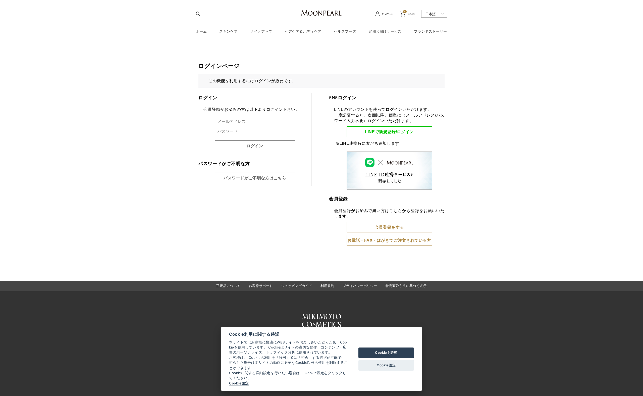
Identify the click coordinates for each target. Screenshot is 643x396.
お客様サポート (261, 286)
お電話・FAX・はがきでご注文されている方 (389, 240)
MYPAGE (387, 14)
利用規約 (327, 286)
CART (409, 13)
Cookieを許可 (386, 353)
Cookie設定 (239, 383)
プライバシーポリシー (360, 286)
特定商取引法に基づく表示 (406, 286)
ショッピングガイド (296, 286)
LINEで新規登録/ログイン (389, 132)
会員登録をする (389, 227)
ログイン (254, 146)
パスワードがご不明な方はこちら (255, 178)
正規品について (228, 286)
